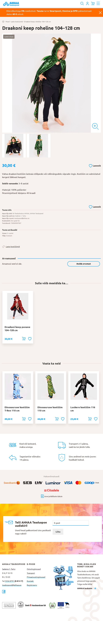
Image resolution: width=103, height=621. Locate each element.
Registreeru (32, 585)
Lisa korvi (23, 338)
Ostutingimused (34, 569)
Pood (8, 21)
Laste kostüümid (17, 21)
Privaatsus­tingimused (36, 577)
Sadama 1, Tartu (8, 569)
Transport (31, 573)
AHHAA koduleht (84, 588)
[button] (95, 165)
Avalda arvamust (83, 264)
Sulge (100, 12)
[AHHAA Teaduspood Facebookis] (14, 591)
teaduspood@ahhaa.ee (11, 585)
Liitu (58, 531)
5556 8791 (9, 581)
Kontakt (30, 581)
